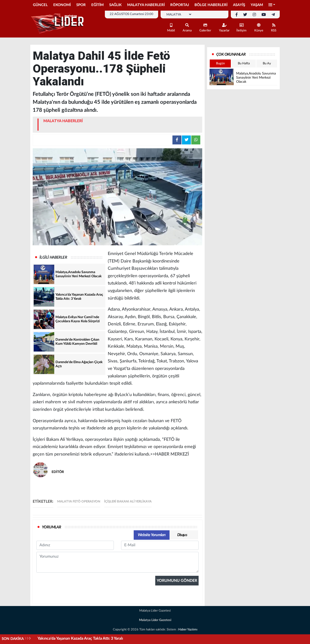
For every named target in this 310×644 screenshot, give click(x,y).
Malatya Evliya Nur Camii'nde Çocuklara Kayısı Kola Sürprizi (89, 638)
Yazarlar (224, 30)
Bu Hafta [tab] (244, 63)
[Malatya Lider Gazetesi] (58, 24)
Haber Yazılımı (187, 629)
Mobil (171, 30)
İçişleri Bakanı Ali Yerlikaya (128, 501)
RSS (273, 30)
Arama (187, 30)
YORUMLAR (51, 527)
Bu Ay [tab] (267, 63)
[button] (272, 5)
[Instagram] (254, 15)
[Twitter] (245, 15)
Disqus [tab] (182, 535)
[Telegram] (273, 15)
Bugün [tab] (220, 63)
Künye (258, 30)
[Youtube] (263, 15)
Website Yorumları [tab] (152, 535)
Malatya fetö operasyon (78, 501)
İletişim (241, 30)
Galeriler (205, 30)
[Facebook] (236, 15)
